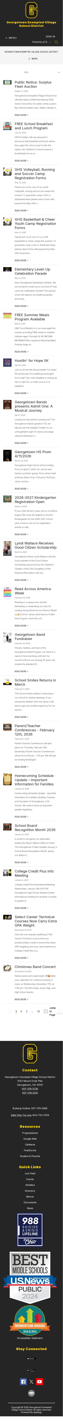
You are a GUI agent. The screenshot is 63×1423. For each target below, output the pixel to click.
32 (38, 1011)
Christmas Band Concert (35, 967)
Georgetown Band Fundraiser (30, 636)
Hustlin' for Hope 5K (32, 360)
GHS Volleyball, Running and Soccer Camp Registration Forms (35, 173)
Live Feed (30, 1173)
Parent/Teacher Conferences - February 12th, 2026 (35, 730)
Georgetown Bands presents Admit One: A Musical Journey (34, 406)
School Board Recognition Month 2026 (35, 827)
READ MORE (22, 115)
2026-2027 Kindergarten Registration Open (35, 499)
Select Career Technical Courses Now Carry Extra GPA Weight (36, 921)
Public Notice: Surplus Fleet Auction (33, 84)
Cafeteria (30, 1144)
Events (30, 1179)
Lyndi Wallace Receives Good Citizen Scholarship (36, 545)
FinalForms (30, 1150)
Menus (30, 1196)
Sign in (50, 36)
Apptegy (37, 1412)
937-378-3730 (30, 1088)
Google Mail (30, 1138)
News (35, 58)
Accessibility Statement (30, 1338)
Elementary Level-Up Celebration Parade (32, 271)
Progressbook (30, 1133)
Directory (30, 1190)
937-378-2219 (30, 1092)
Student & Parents (30, 1156)
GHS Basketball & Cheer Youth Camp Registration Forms (35, 223)
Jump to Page (53, 1011)
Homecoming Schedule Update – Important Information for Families (34, 780)
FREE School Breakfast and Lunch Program (34, 126)
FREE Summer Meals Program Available (32, 317)
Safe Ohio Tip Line (21, 1115)
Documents (30, 1202)
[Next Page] (46, 1011)
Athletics (30, 1185)
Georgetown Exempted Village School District (31, 52)
